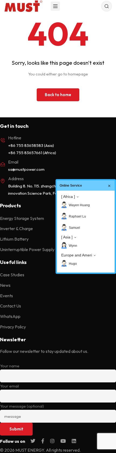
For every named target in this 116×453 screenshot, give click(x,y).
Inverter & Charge (16, 228)
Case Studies (12, 274)
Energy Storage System (22, 218)
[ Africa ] (68, 196)
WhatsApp (10, 316)
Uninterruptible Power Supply (27, 249)
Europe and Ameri (76, 255)
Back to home (58, 94)
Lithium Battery (14, 239)
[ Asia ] (67, 237)
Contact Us (10, 306)
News (5, 285)
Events (6, 295)
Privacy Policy (13, 326)
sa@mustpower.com (26, 169)
